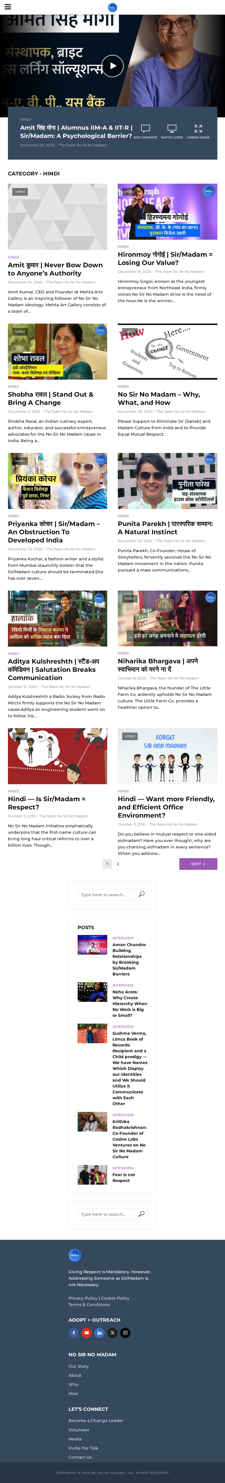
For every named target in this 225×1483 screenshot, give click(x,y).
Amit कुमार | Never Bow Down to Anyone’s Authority (55, 269)
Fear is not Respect (123, 1177)
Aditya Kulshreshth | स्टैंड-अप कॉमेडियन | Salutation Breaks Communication (53, 669)
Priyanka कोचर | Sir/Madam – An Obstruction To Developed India (54, 532)
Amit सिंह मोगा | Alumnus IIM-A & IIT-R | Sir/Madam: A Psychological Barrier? (76, 131)
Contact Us (80, 1457)
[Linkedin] (99, 1333)
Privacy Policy (83, 1298)
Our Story (79, 1366)
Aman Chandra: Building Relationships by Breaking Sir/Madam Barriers (129, 959)
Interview (123, 938)
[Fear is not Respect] (92, 1175)
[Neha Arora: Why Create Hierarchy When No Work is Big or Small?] (92, 992)
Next (196, 864)
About (75, 1375)
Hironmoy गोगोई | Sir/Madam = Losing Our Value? (165, 259)
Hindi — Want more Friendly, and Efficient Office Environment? (166, 807)
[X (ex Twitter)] (112, 1333)
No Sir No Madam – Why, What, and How (159, 398)
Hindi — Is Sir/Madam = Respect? (47, 803)
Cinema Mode (198, 137)
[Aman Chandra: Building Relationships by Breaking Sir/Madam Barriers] (92, 945)
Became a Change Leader (96, 1420)
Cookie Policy (115, 1298)
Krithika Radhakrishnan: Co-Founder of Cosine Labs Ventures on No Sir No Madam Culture (129, 1139)
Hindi (25, 119)
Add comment (146, 137)
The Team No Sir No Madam (83, 145)
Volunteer (79, 1430)
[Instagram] (125, 1333)
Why (74, 1384)
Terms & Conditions (89, 1304)
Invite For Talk (83, 1448)
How (73, 1393)
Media (75, 1439)
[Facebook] (74, 1333)
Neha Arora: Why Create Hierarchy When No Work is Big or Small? (129, 1003)
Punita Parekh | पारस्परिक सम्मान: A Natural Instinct (165, 528)
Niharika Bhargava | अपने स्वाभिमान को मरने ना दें (158, 665)
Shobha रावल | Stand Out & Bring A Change (50, 398)
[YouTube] (86, 1333)
